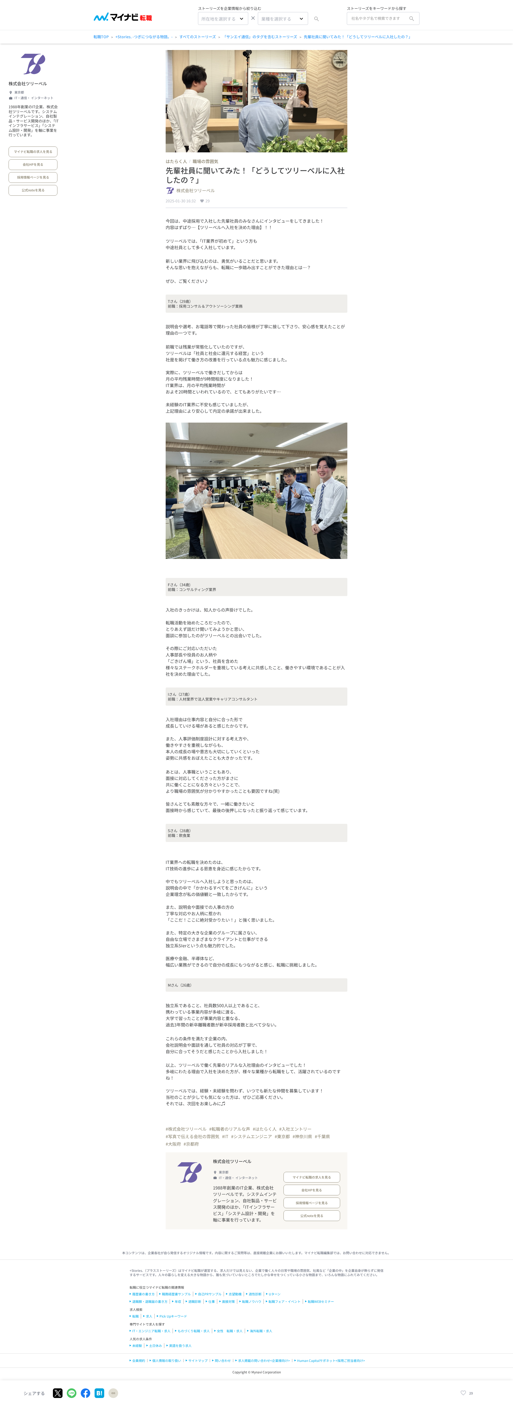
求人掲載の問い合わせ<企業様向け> (264, 1360)
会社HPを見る (33, 164)
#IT (225, 1136)
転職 (135, 1316)
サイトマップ (198, 1360)
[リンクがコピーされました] (113, 1393)
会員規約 (138, 1360)
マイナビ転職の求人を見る (33, 151)
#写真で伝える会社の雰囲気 (192, 1136)
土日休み (155, 1345)
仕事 (211, 1301)
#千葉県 (322, 1136)
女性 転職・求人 (230, 1330)
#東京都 (282, 1136)
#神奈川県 (302, 1136)
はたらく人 (176, 161)
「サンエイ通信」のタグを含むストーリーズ (260, 36)
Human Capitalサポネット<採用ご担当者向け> (331, 1360)
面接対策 (228, 1301)
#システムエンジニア (251, 1136)
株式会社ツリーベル (28, 83)
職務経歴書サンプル (176, 1294)
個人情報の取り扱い (166, 1360)
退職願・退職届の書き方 (150, 1301)
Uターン (275, 1294)
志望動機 (235, 1294)
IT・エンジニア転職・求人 (151, 1330)
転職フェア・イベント (285, 1301)
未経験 (137, 1345)
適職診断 (194, 1301)
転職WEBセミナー (321, 1301)
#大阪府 (173, 1144)
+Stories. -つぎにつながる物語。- (144, 36)
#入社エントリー (295, 1129)
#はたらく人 (265, 1129)
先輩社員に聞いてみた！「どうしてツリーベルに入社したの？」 (358, 36)
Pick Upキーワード (173, 1316)
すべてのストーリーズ (197, 36)
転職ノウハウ (251, 1301)
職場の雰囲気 (205, 161)
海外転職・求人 (261, 1330)
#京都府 (191, 1144)
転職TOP (101, 36)
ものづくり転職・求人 (194, 1330)
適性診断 (255, 1294)
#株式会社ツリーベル (186, 1129)
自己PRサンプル (209, 1294)
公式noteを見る (33, 190)
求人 (149, 1316)
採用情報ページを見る (33, 177)
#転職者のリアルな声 (229, 1129)
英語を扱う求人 (180, 1345)
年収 (178, 1301)
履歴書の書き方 (143, 1294)
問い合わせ (223, 1360)
